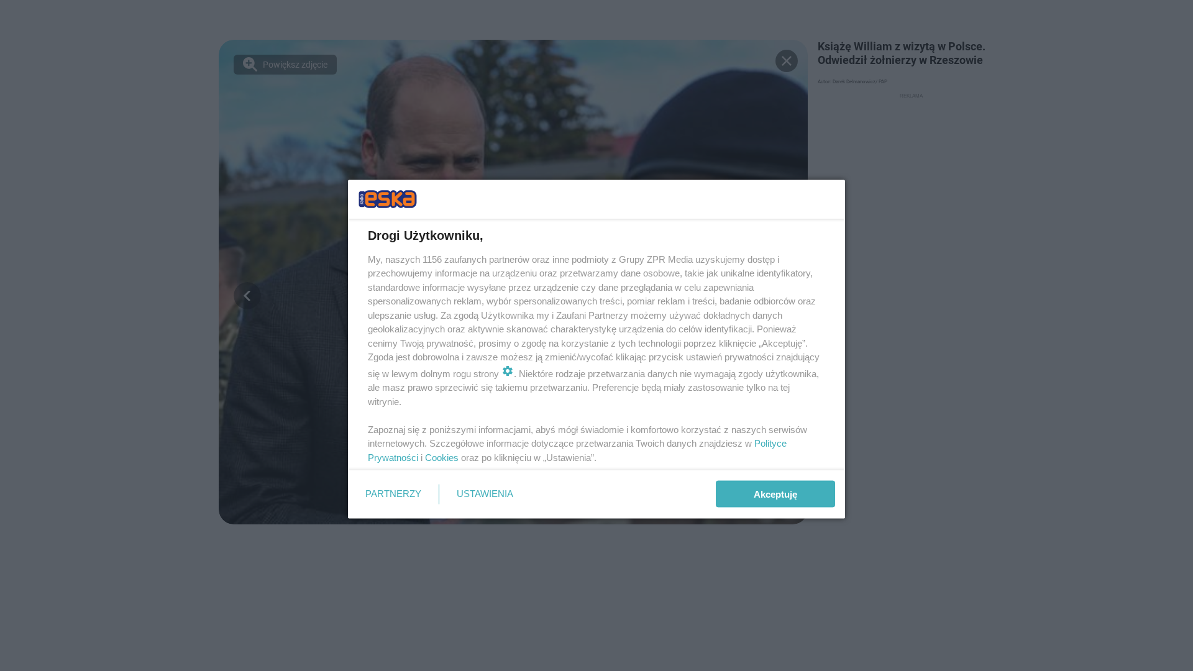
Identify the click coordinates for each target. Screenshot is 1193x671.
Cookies (442, 457)
